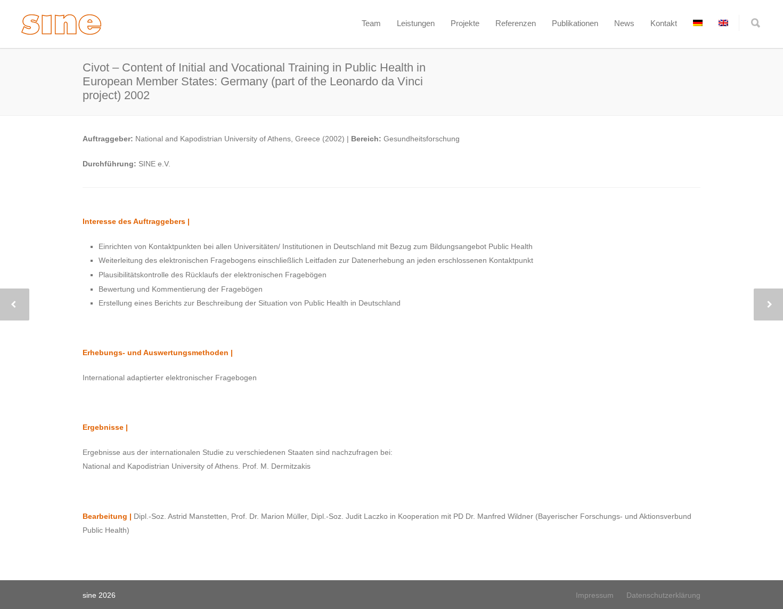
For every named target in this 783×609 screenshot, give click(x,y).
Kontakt (663, 23)
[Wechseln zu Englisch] (723, 23)
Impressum (595, 595)
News (624, 23)
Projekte (465, 23)
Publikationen (575, 23)
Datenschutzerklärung (663, 595)
